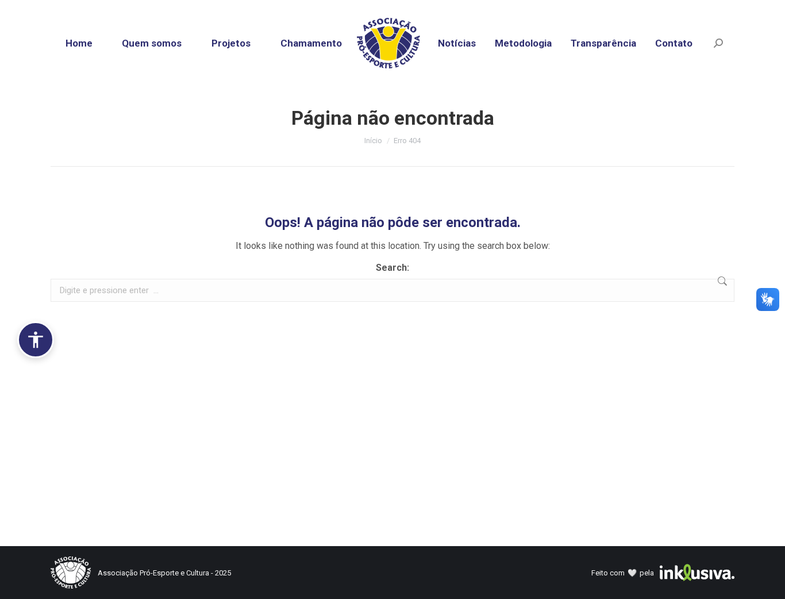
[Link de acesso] (393, 43)
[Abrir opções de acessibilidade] (35, 339)
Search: (392, 267)
